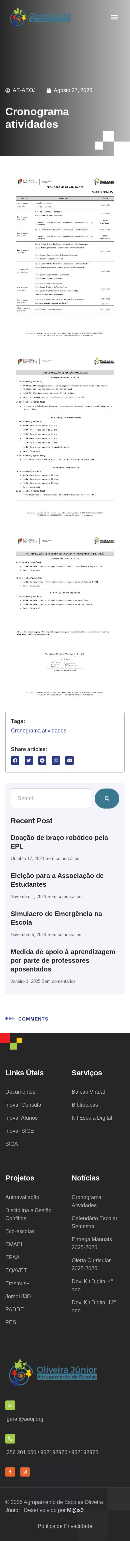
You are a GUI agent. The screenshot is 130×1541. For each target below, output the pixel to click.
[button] (114, 17)
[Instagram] (25, 1472)
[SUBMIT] (107, 799)
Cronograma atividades (38, 730)
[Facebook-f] (10, 1472)
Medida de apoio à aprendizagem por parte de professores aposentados (63, 960)
